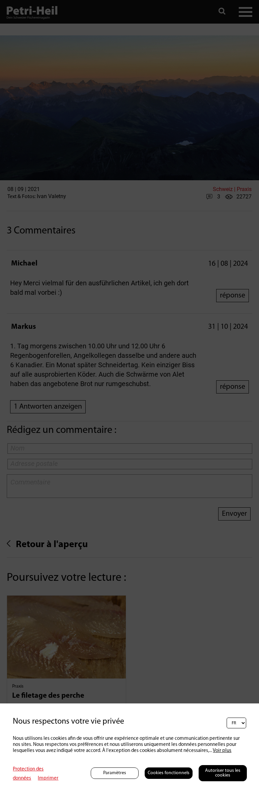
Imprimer (48, 778)
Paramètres (114, 773)
